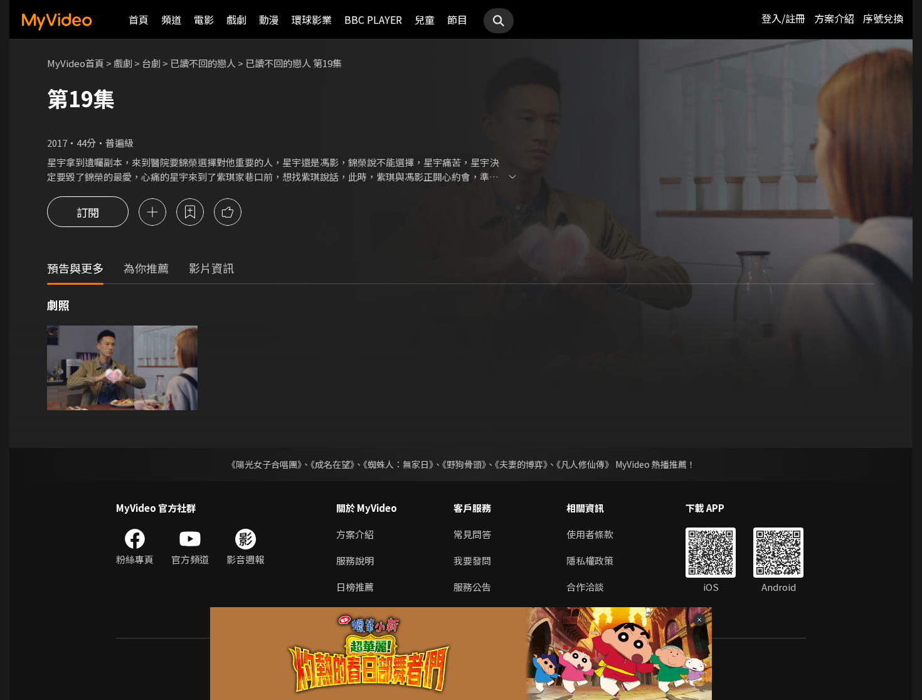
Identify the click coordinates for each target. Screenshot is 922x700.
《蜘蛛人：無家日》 (398, 464)
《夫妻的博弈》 (521, 464)
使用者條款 (589, 534)
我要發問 (472, 560)
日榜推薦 (355, 586)
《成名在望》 (332, 464)
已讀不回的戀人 (203, 63)
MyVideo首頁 (75, 63)
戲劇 (236, 19)
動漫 (269, 19)
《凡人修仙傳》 (584, 464)
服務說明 (355, 560)
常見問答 (472, 534)
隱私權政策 (589, 560)
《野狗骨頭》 (464, 464)
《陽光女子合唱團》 (264, 464)
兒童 (425, 19)
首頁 (139, 19)
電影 (204, 19)
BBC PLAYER (373, 19)
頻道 (171, 19)
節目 (457, 19)
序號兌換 (883, 18)
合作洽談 (585, 586)
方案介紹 (834, 18)
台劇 (151, 63)
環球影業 (312, 19)
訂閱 (88, 212)
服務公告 (472, 586)
